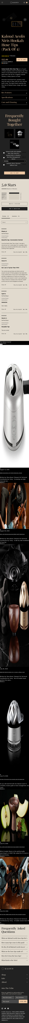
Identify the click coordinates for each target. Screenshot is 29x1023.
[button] (9, 62)
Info (3, 978)
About (4, 982)
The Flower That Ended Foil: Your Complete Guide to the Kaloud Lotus (12, 779)
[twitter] (5, 1008)
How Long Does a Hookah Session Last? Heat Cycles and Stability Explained (13, 914)
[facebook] (8, 1008)
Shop (4, 975)
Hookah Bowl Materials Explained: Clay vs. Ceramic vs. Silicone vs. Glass (12, 672)
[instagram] (2, 1008)
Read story (2, 482)
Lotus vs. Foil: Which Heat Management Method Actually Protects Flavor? (12, 534)
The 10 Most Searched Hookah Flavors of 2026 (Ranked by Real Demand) (12, 846)
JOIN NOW (23, 1001)
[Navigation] (2, 2)
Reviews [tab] (4, 216)
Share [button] (3, 251)
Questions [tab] (14, 216)
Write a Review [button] (14, 203)
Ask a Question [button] (14, 208)
